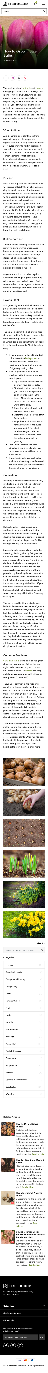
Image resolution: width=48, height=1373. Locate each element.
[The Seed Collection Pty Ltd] (15, 3)
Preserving (24, 1058)
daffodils (26, 88)
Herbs (24, 1015)
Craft (24, 993)
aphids (28, 670)
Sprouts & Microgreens (24, 1079)
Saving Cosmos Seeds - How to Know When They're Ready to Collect (30, 1234)
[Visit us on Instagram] (13, 1345)
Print (42, 943)
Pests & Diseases (24, 1050)
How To (24, 1022)
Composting (24, 986)
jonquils (39, 88)
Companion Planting (24, 979)
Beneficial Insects (24, 972)
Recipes (24, 1072)
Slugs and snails (11, 660)
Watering (24, 1094)
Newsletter (24, 1043)
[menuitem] (6, 78)
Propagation (24, 1065)
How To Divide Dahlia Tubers (27, 1125)
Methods (24, 1036)
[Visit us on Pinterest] (20, 1345)
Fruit (24, 1007)
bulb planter (31, 358)
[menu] (44, 11)
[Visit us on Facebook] (6, 1345)
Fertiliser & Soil (24, 1000)
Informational (24, 1029)
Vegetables (24, 1086)
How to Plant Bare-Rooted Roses (30, 1161)
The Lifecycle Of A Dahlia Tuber (29, 1194)
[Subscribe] (42, 1337)
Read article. (38, 1154)
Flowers (24, 964)
